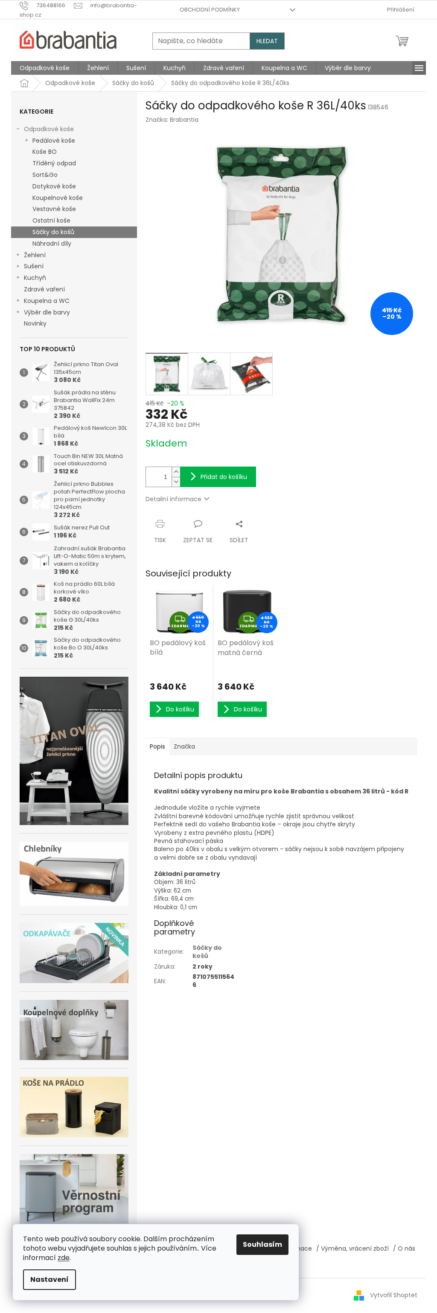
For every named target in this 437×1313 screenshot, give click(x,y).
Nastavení (49, 1279)
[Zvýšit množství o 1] (176, 472)
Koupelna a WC (47, 301)
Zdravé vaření (44, 289)
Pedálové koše (53, 140)
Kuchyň (35, 277)
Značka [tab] (184, 746)
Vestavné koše (54, 209)
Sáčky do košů (53, 232)
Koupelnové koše (57, 198)
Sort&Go (45, 174)
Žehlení (35, 255)
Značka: (172, 119)
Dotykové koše (54, 186)
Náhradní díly (51, 243)
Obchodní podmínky (210, 10)
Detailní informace (173, 499)
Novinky (35, 323)
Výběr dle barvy (47, 312)
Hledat (267, 41)
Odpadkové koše (49, 129)
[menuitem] (44, 68)
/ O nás (404, 1248)
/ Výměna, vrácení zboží (352, 1248)
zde (64, 1258)
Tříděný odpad (54, 163)
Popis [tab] (157, 746)
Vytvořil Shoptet (393, 1295)
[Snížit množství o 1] (176, 482)
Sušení (34, 266)
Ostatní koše (51, 220)
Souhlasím (262, 1244)
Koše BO (44, 151)
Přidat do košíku (224, 477)
